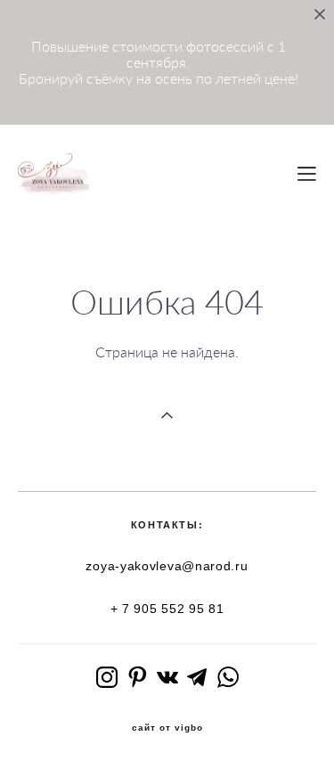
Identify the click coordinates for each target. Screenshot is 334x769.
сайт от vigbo (167, 728)
